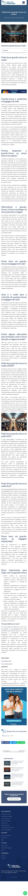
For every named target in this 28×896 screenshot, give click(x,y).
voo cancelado (15, 628)
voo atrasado (4, 628)
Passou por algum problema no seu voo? (14, 794)
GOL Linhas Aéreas (8, 439)
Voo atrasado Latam (6, 661)
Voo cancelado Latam (6, 663)
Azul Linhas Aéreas (7, 489)
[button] (23, 2)
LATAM (19, 369)
